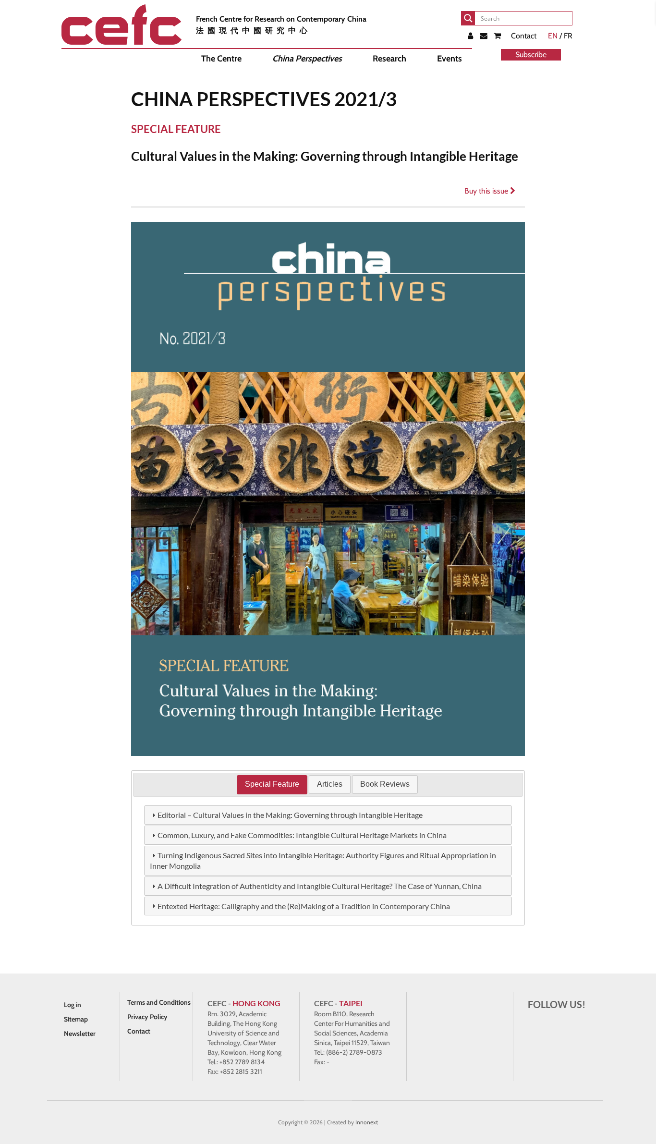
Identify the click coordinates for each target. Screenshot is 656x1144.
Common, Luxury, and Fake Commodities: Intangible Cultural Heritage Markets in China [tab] (302, 835)
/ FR (560, 35)
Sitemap (76, 1019)
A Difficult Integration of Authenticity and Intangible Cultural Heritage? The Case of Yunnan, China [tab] (320, 885)
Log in (72, 1004)
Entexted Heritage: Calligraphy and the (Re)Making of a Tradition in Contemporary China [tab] (304, 906)
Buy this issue (487, 190)
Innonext (366, 1122)
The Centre (221, 58)
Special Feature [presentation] (272, 784)
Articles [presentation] (329, 784)
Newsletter (80, 1033)
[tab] (272, 784)
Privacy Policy (147, 1016)
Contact (523, 35)
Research (389, 58)
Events (449, 58)
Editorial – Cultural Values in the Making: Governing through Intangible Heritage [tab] (290, 814)
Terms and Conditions (159, 1002)
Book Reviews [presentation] (385, 784)
